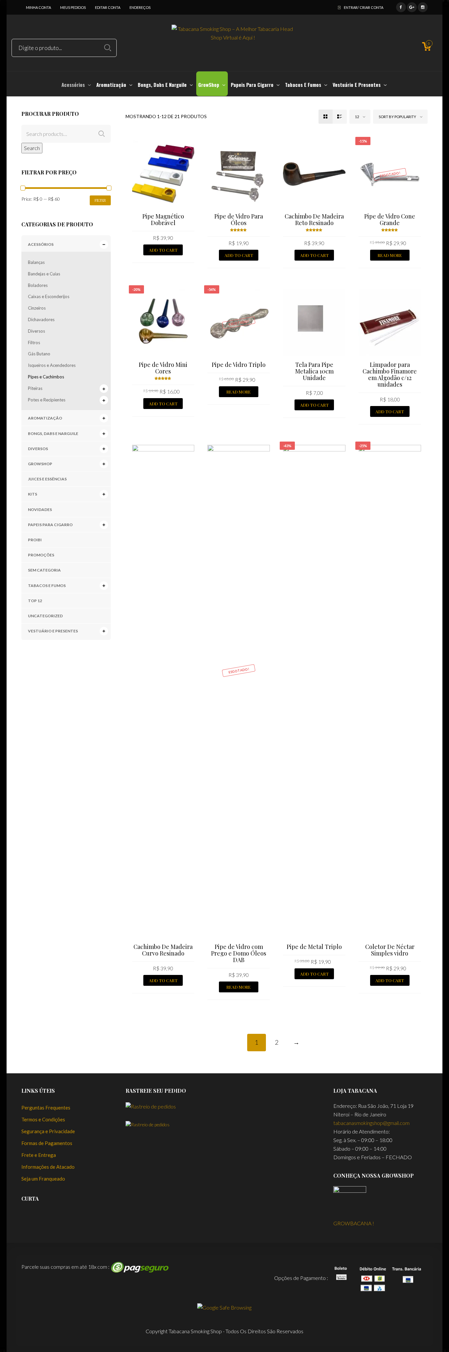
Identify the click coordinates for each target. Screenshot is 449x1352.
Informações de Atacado (48, 1167)
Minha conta (38, 7)
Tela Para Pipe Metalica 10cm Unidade (314, 371)
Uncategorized (45, 615)
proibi (35, 539)
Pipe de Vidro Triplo (239, 365)
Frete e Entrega (38, 1155)
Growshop (40, 463)
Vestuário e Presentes (53, 630)
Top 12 (35, 600)
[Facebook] (401, 6)
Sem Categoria (44, 570)
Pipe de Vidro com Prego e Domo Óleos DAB (238, 953)
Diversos (36, 331)
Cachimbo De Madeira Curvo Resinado (163, 950)
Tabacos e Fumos (47, 585)
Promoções (41, 554)
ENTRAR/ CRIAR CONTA (363, 7)
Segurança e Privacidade (48, 1131)
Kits (32, 494)
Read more (390, 255)
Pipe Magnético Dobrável (163, 219)
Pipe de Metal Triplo (314, 947)
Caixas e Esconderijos (48, 296)
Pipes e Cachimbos (46, 376)
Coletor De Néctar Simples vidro (389, 950)
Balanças (36, 262)
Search (32, 148)
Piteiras (35, 388)
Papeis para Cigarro (50, 524)
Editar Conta (107, 7)
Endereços (140, 7)
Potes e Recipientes (46, 399)
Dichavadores (41, 319)
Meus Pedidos (73, 7)
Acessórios (41, 244)
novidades (40, 509)
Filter (100, 200)
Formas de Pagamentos (46, 1143)
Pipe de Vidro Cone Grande (389, 219)
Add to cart (163, 250)
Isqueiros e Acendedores (52, 365)
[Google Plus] (412, 6)
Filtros (34, 342)
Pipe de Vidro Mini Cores (163, 368)
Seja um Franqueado (43, 1179)
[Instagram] (423, 6)
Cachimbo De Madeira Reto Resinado (314, 219)
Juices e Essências (47, 478)
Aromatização (45, 418)
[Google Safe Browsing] (224, 1307)
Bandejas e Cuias (44, 273)
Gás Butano (39, 353)
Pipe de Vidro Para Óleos (238, 219)
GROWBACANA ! (353, 1223)
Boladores (38, 285)
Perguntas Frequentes (45, 1107)
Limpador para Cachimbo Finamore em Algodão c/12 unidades (390, 374)
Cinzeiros (37, 308)
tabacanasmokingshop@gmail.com (371, 1123)
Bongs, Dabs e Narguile (53, 433)
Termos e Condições (43, 1119)
